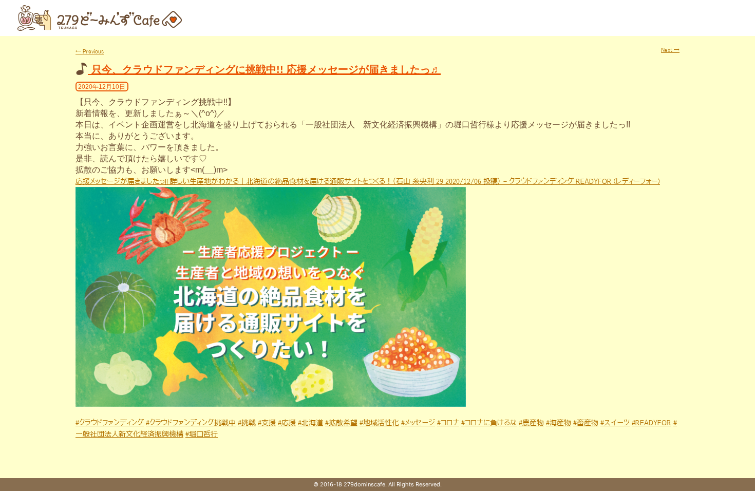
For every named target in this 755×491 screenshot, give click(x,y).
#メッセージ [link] (418, 422)
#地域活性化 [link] (379, 422)
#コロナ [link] (448, 422)
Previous (90, 51)
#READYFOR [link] (651, 422)
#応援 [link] (287, 422)
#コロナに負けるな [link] (489, 422)
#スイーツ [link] (615, 422)
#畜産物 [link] (585, 422)
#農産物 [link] (531, 422)
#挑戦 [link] (247, 422)
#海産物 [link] (558, 422)
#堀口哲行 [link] (201, 434)
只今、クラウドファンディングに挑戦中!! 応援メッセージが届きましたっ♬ (266, 69)
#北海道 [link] (310, 422)
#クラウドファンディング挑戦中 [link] (191, 422)
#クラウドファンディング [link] (110, 422)
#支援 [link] (267, 422)
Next (670, 49)
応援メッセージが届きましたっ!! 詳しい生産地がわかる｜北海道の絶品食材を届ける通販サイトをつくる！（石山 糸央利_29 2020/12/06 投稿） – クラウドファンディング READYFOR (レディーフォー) (368, 181)
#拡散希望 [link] (341, 422)
